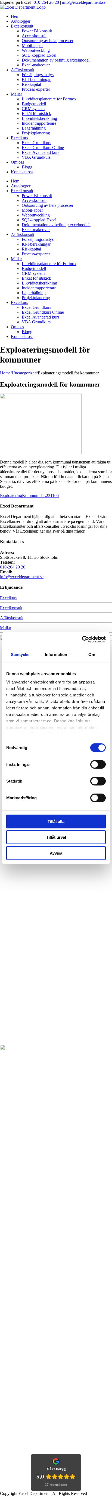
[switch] (98, 764)
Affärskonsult (11, 617)
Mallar (5, 627)
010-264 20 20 (46, 2)
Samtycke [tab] (20, 654)
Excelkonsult (11, 607)
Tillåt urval (56, 837)
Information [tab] (56, 654)
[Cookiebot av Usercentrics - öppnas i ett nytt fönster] (82, 639)
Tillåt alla (56, 821)
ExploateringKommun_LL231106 (29, 495)
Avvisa (56, 853)
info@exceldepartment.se (83, 2)
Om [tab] (91, 654)
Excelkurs (8, 597)
